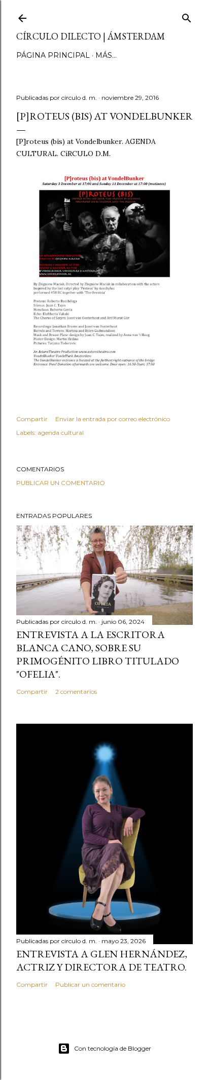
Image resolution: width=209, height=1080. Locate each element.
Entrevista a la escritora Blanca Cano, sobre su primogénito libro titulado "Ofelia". (97, 654)
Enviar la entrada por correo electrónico (112, 419)
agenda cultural (61, 432)
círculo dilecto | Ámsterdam (90, 36)
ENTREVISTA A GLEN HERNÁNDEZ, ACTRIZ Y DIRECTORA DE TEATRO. (101, 960)
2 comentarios (76, 691)
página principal (53, 55)
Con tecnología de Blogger (112, 1048)
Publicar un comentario (60, 483)
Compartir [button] (32, 419)
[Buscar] (187, 16)
